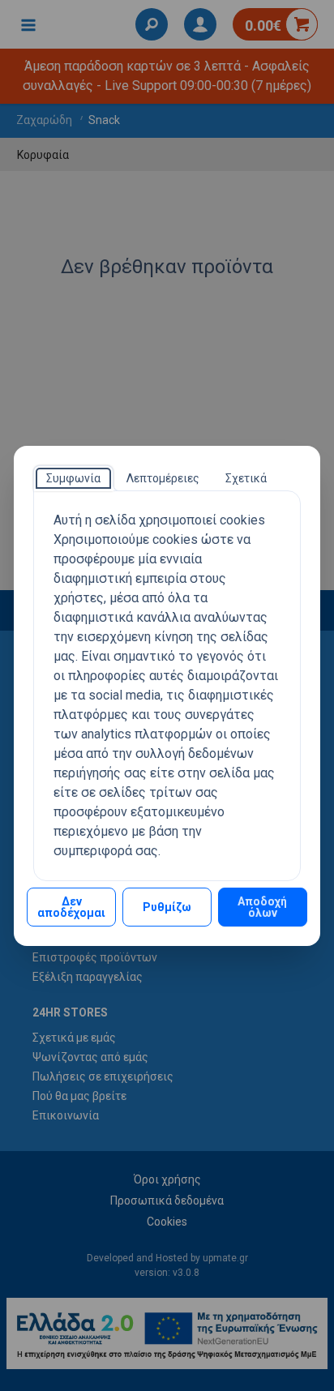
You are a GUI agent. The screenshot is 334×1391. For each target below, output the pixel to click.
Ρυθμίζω (167, 907)
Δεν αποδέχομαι (71, 907)
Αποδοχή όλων (262, 907)
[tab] (73, 478)
